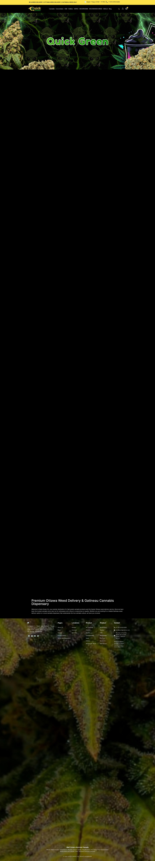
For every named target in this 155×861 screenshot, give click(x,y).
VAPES (76, 9)
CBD (66, 9)
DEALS (105, 9)
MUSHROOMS (83, 9)
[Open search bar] (119, 9)
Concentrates (59, 9)
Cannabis (52, 9)
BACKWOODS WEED (95, 9)
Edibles (70, 9)
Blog (110, 9)
